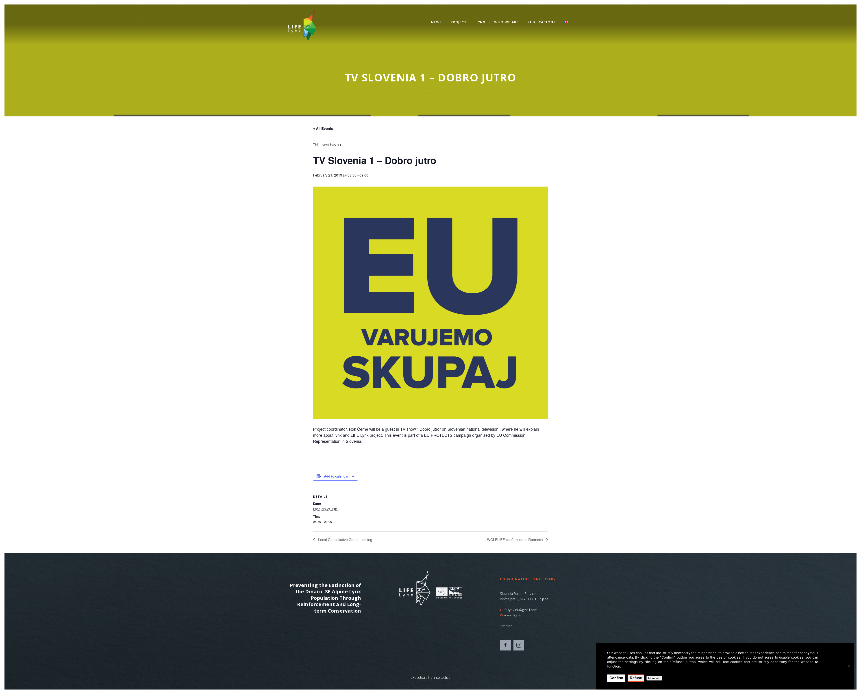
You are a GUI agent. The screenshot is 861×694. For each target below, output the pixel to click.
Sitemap (506, 626)
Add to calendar (336, 476)
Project (459, 22)
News (436, 22)
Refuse (636, 678)
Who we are (506, 22)
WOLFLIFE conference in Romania (515, 539)
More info (654, 678)
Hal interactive (439, 677)
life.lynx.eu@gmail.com (520, 609)
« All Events (323, 128)
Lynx (480, 22)
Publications (541, 22)
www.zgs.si (512, 615)
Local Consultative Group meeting (344, 539)
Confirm (616, 678)
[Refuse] (848, 666)
